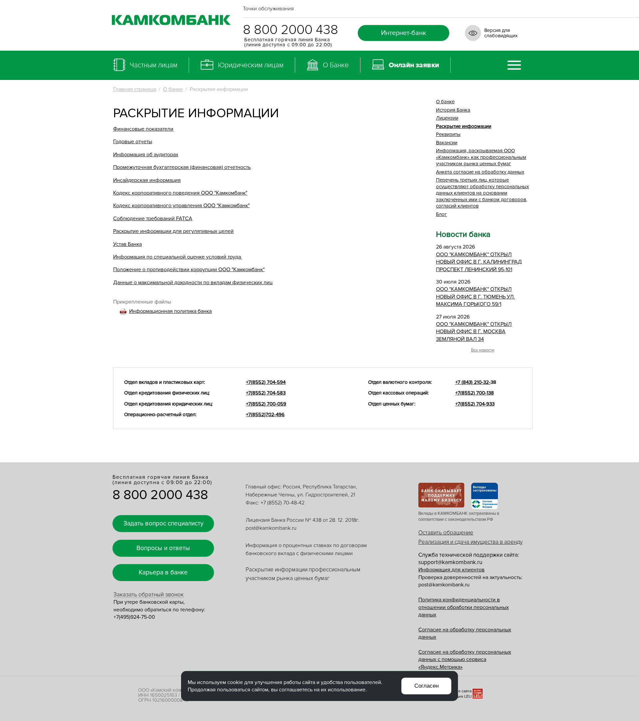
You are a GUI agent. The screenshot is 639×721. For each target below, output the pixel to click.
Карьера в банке (163, 572)
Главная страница (134, 89)
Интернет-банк (403, 33)
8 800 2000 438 (290, 30)
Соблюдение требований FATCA (152, 218)
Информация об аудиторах (145, 154)
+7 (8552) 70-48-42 (283, 502)
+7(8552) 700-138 (474, 393)
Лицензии (447, 118)
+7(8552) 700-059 (266, 404)
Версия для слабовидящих (501, 33)
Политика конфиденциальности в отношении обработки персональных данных (463, 607)
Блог (441, 214)
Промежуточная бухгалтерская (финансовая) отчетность (182, 167)
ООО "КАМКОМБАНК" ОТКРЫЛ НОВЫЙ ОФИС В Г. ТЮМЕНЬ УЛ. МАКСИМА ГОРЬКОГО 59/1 (475, 297)
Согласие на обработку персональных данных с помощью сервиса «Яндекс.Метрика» (464, 659)
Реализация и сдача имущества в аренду (470, 541)
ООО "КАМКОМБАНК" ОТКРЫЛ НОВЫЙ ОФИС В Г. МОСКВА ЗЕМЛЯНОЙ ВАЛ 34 (474, 332)
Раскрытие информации (463, 126)
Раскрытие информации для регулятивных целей (173, 231)
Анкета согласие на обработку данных (480, 172)
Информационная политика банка (170, 311)
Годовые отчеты (132, 141)
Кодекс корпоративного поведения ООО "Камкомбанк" (180, 193)
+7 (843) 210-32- (473, 382)
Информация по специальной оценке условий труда (177, 257)
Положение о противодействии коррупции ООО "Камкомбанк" (189, 269)
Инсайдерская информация (147, 180)
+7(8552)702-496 (265, 414)
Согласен (426, 686)
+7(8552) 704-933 (475, 404)
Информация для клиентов (451, 569)
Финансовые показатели (143, 129)
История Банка (453, 110)
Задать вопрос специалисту (163, 523)
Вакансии (446, 143)
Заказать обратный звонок (148, 594)
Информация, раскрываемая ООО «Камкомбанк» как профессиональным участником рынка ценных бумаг (481, 157)
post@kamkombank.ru (271, 528)
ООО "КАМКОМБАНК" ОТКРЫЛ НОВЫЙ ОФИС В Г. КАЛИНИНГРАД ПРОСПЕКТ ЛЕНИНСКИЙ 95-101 (479, 262)
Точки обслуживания (268, 8)
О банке (173, 89)
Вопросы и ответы (163, 548)
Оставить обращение (445, 532)
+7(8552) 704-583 (266, 393)
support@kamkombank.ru (450, 562)
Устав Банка (127, 244)
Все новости (482, 350)
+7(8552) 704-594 (266, 382)
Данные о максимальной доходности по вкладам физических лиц (193, 282)
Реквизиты (448, 134)
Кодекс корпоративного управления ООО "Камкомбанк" (181, 205)
